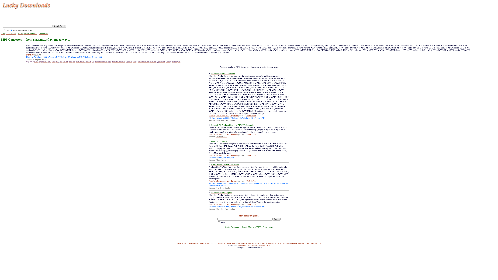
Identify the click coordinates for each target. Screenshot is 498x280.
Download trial (222, 116)
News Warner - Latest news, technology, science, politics (196, 243)
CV (320, 243)
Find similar (251, 116)
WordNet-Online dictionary (299, 243)
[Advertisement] (48, 15)
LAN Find (255, 243)
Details (212, 116)
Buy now (234, 116)
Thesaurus (313, 243)
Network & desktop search (227, 243)
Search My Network (244, 243)
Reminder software (267, 243)
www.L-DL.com (264, 245)
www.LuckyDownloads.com (247, 245)
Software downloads (282, 243)
